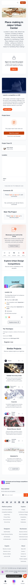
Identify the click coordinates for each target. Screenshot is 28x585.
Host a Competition (23, 534)
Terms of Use (7, 522)
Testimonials (23, 561)
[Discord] (3, 502)
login (12, 216)
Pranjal (13, 412)
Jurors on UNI (7, 556)
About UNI (23, 548)
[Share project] (18, 252)
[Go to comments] (14, 252)
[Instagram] (23, 502)
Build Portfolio (7, 531)
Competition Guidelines (7, 512)
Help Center (23, 556)
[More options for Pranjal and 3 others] (22, 413)
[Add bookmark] (22, 317)
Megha (9, 360)
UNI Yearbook (7, 536)
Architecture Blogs (23, 514)
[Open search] (17, 2)
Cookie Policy (7, 514)
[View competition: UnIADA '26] (15, 282)
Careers (23, 551)
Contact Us (23, 553)
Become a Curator (7, 548)
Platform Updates (23, 558)
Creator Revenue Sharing (7, 534)
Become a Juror (6, 551)
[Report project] (23, 252)
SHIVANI (14, 439)
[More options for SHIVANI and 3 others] (22, 440)
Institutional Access (23, 536)
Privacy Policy (7, 517)
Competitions (23, 517)
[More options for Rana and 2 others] (22, 387)
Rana (11, 386)
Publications (23, 522)
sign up (18, 216)
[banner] (14, 95)
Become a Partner (23, 531)
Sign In (14, 69)
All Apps (23, 509)
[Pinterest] (15, 502)
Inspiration (23, 519)
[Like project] (4, 252)
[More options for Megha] (22, 360)
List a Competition (23, 539)
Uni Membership (7, 539)
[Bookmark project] (9, 252)
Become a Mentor (7, 553)
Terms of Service (7, 519)
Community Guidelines (7, 509)
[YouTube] (7, 502)
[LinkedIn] (19, 502)
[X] (11, 502)
